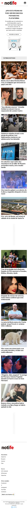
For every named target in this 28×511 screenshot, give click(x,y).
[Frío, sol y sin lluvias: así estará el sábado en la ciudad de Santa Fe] (14, 206)
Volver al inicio (14, 34)
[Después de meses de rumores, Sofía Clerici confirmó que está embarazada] (14, 285)
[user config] (25, 3)
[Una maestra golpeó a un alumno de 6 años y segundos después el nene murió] (14, 180)
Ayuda (21, 503)
